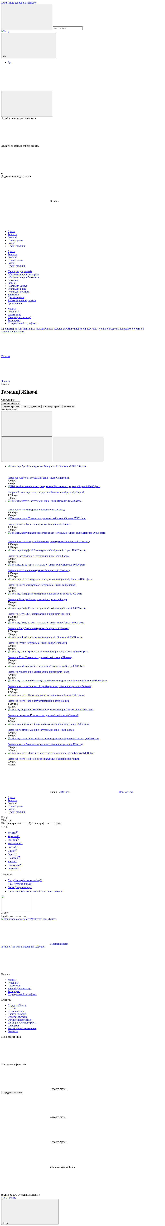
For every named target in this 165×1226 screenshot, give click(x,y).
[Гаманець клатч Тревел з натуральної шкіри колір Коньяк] (86, 518)
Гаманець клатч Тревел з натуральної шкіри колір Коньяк (39, 524)
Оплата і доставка (55, 328)
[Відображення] (26, 424)
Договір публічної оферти (102, 328)
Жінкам (12, 308)
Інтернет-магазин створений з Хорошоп (23, 946)
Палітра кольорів (36, 328)
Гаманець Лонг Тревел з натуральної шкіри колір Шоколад (40, 657)
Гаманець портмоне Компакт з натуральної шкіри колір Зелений (43, 715)
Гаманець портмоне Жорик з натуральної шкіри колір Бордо (41, 729)
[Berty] (16, 910)
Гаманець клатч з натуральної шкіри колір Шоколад (36, 509)
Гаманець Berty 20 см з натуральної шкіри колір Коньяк (38, 628)
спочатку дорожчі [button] (52, 406)
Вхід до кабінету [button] (17, 1005)
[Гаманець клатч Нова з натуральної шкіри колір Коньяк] (86, 695)
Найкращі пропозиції (19, 317)
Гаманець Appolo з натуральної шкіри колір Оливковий (38, 477)
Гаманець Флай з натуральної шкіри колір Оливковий (37, 642)
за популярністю (11, 403)
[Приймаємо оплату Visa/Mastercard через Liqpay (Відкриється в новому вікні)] (28, 919)
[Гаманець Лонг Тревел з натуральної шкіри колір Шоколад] (86, 651)
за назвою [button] (69, 406)
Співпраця (123, 328)
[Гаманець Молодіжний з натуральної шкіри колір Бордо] (86, 666)
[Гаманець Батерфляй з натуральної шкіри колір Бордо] (86, 593)
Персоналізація (18, 328)
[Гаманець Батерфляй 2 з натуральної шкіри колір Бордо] (86, 550)
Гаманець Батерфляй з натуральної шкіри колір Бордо (37, 599)
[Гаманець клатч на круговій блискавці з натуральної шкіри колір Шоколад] (86, 532)
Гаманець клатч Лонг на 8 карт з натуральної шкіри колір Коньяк (43, 758)
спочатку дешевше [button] (31, 406)
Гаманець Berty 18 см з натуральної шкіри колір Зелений (39, 614)
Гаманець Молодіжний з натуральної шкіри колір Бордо (38, 671)
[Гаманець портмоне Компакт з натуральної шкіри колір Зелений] (86, 709)
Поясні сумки (15, 806)
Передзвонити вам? (12, 1092)
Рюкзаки (12, 800)
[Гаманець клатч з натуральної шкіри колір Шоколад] (86, 501)
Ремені (11, 809)
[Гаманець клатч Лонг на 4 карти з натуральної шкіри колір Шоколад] (86, 738)
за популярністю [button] (11, 406)
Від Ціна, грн (8, 823)
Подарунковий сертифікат (22, 323)
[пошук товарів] (26, 17)
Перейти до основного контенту (19, 2)
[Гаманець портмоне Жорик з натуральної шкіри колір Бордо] (86, 724)
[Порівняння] (26, 104)
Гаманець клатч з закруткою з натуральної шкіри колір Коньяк (42, 585)
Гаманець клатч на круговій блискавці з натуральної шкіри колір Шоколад (49, 541)
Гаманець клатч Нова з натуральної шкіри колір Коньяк (38, 700)
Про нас (5, 328)
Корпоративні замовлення (22, 1028)
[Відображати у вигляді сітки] (26, 449)
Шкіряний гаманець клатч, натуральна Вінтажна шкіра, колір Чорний (46, 492)
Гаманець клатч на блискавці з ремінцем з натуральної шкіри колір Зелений (49, 686)
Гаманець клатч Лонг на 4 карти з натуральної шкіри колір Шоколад (45, 744)
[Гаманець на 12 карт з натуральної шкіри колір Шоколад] (86, 564)
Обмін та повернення (76, 328)
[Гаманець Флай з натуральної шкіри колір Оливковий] (86, 637)
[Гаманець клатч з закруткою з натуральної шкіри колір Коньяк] (86, 579)
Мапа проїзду (8, 1197)
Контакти (19, 331)
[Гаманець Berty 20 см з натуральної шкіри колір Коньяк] (86, 622)
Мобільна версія (59, 943)
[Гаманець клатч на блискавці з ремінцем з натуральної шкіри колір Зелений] (86, 680)
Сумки (11, 797)
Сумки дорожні (16, 812)
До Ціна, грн (36, 823)
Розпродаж (14, 320)
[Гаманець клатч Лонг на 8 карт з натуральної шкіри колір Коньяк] (86, 753)
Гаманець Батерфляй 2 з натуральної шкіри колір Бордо (38, 556)
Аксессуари (14, 314)
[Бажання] (82, 132)
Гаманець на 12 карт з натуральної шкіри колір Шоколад (39, 570)
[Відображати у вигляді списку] (78, 449)
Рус (10, 62)
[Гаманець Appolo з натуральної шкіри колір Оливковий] (86, 466)
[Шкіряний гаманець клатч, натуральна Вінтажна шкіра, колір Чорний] (86, 486)
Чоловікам (13, 311)
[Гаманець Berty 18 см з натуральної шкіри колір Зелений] (86, 608)
